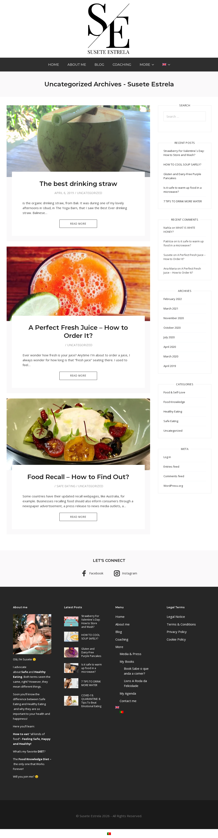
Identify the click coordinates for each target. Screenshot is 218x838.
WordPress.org (173, 486)
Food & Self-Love (174, 392)
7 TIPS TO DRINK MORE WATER (183, 201)
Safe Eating (66, 486)
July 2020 (169, 337)
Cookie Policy (176, 639)
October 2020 (172, 328)
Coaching (122, 65)
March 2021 (171, 308)
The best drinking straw (78, 184)
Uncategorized (89, 193)
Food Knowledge (174, 402)
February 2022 (173, 299)
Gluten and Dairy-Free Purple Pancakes (91, 652)
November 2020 (174, 318)
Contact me (128, 701)
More (145, 65)
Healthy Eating (173, 411)
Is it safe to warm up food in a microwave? (184, 243)
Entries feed (171, 466)
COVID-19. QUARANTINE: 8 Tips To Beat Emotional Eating (91, 701)
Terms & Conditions (181, 624)
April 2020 (170, 347)
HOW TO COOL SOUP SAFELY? (182, 164)
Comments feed (174, 476)
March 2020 (171, 356)
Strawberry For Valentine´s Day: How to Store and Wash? (184, 153)
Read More (78, 224)
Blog (99, 65)
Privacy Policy (177, 632)
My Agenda (128, 693)
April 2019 (170, 366)
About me (76, 65)
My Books (127, 661)
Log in (167, 457)
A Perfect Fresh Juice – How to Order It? (78, 332)
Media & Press (130, 654)
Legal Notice (176, 616)
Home (53, 65)
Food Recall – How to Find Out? (78, 477)
